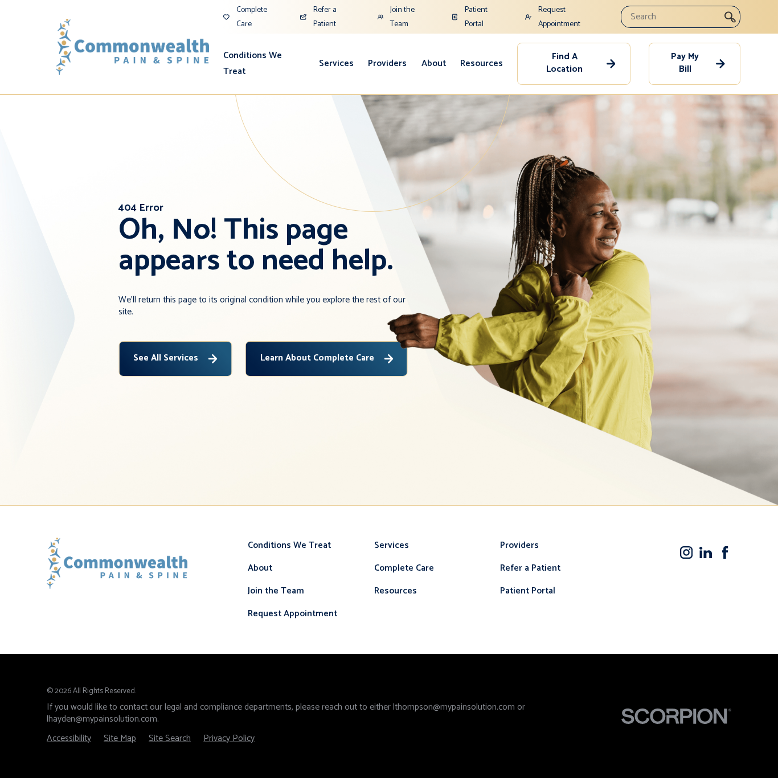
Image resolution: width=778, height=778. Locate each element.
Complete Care (404, 568)
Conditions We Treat (252, 63)
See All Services (165, 358)
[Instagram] (686, 552)
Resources (481, 63)
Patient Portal (527, 591)
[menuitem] (263, 64)
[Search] (730, 17)
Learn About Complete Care (317, 358)
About (433, 63)
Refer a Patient (530, 568)
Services (336, 63)
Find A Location (564, 63)
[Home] (133, 47)
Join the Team (276, 591)
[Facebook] (725, 552)
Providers (387, 63)
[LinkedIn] (705, 552)
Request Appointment (292, 614)
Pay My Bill (685, 63)
